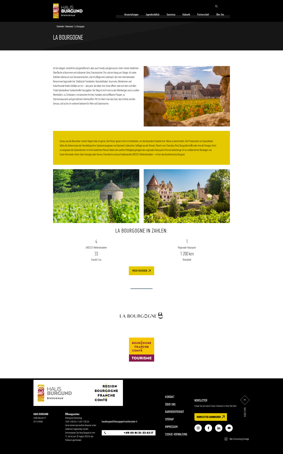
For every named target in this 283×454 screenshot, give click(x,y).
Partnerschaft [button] (203, 14)
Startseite (60, 26)
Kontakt (169, 397)
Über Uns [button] (220, 14)
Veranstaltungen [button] (131, 14)
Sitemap (169, 419)
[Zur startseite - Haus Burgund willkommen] (68, 11)
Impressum (171, 427)
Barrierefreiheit (174, 412)
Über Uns (170, 404)
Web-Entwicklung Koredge (239, 438)
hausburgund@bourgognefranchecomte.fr (119, 421)
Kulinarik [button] (186, 14)
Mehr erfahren (139, 270)
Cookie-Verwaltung (176, 434)
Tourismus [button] (171, 14)
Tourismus (69, 26)
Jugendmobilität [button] (152, 14)
